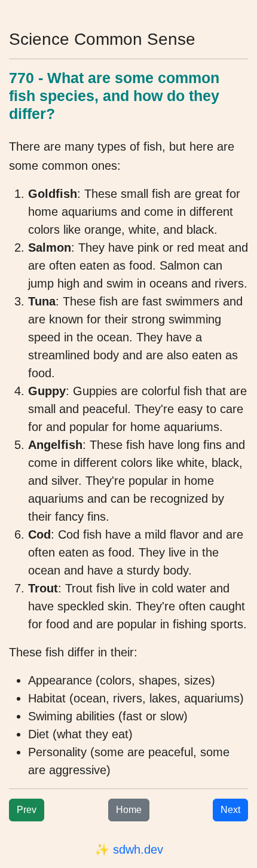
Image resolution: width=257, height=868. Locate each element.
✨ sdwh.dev (128, 849)
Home (129, 810)
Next (230, 810)
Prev (26, 810)
